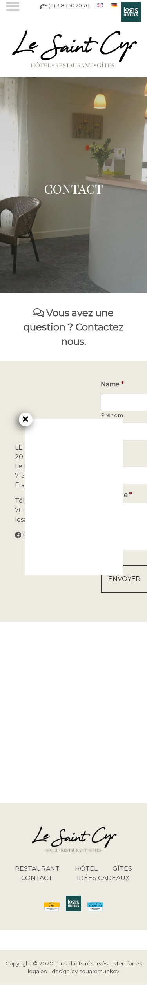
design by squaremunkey (85, 971)
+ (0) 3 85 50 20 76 (67, 6)
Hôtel (86, 868)
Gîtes (122, 868)
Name (112, 384)
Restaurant (37, 868)
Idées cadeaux (103, 878)
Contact (37, 878)
